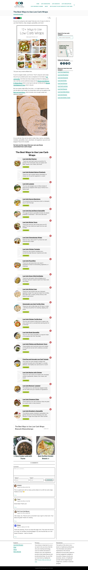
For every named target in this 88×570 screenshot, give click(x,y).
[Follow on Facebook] (61, 63)
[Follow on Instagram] (64, 63)
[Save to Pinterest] (16, 18)
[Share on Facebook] (14, 18)
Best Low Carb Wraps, (19, 92)
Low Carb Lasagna (28, 184)
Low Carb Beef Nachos (30, 159)
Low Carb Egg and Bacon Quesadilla (34, 210)
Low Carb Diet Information (18, 14)
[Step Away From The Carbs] (20, 5)
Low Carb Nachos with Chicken (32, 372)
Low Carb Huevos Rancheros (31, 199)
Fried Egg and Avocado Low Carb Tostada (35, 359)
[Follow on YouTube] (69, 63)
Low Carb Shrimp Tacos (30, 222)
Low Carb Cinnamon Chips (31, 399)
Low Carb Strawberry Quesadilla (33, 411)
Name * (17, 478)
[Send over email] (21, 18)
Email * (31, 478)
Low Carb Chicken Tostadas (31, 249)
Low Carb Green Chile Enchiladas (33, 276)
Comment (16, 466)
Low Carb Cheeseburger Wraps (32, 237)
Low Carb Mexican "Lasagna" (32, 386)
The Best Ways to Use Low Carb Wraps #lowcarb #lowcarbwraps (29, 427)
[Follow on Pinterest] (66, 63)
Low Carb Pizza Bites (29, 261)
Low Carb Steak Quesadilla (31, 332)
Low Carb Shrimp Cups (30, 289)
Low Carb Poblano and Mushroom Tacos (35, 344)
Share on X (46, 428)
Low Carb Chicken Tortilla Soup (32, 319)
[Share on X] (19, 18)
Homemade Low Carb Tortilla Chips (34, 304)
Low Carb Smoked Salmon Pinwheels (34, 172)
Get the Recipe (26, 178)
